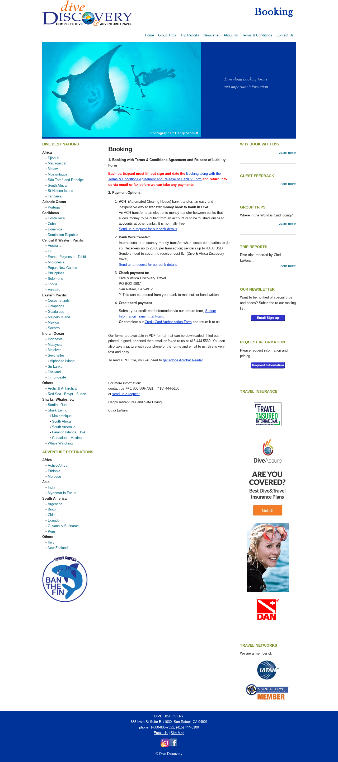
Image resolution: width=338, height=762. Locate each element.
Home (149, 35)
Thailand (54, 372)
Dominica (55, 229)
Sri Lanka (55, 366)
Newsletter (211, 35)
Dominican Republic (63, 235)
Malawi (53, 169)
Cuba (52, 224)
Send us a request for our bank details (148, 229)
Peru (51, 531)
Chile (51, 515)
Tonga (52, 284)
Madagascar (57, 163)
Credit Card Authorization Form (168, 322)
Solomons (55, 279)
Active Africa (57, 465)
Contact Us (285, 35)
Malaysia (55, 345)
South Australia (63, 427)
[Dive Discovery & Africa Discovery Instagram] (165, 746)
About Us (231, 35)
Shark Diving (57, 410)
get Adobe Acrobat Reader (183, 360)
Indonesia (55, 339)
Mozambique (57, 174)
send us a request (126, 394)
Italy (51, 542)
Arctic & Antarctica (62, 388)
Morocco (54, 477)
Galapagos (56, 306)
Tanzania (55, 196)
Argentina (55, 504)
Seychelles (56, 355)
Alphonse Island (62, 361)
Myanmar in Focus (62, 493)
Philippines (56, 273)
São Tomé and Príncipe (66, 180)
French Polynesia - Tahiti (67, 257)
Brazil (52, 509)
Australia (54, 246)
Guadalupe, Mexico (67, 438)
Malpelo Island (59, 317)
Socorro (54, 328)
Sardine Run (57, 405)
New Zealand (58, 548)
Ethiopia (54, 471)
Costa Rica (56, 218)
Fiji (50, 251)
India (51, 487)
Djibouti (53, 158)
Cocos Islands (59, 300)
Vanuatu (54, 290)
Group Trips (167, 35)
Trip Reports (189, 35)
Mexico (53, 322)
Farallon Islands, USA (69, 432)
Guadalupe (56, 312)
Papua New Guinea (62, 268)
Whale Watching (60, 443)
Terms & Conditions (257, 35)
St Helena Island (60, 191)
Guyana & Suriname (63, 526)
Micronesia (56, 262)
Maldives (55, 350)
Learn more (287, 152)
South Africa (57, 185)
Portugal (54, 207)
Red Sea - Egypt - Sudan (67, 394)
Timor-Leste (57, 377)
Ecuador (54, 520)
